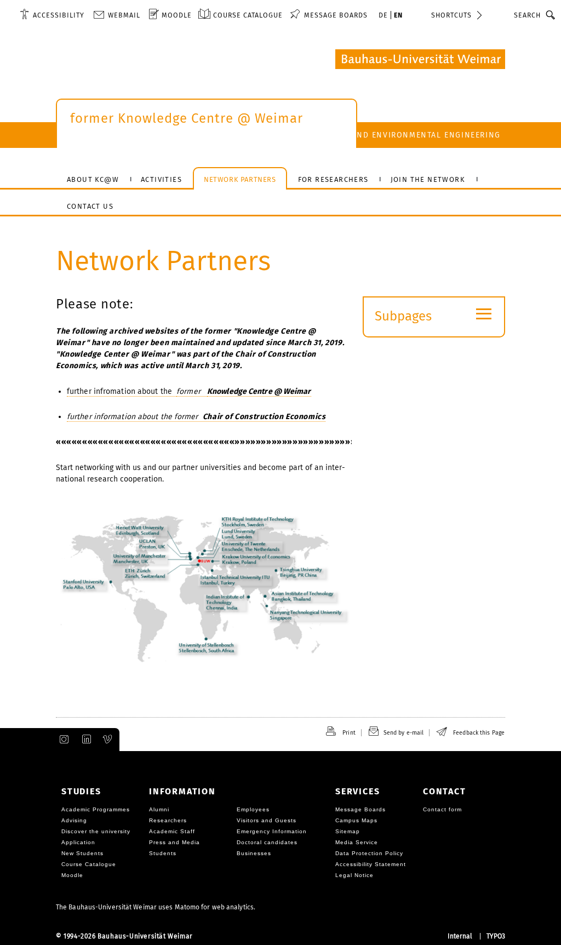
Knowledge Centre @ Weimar (259, 391)
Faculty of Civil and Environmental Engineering (388, 135)
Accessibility (58, 15)
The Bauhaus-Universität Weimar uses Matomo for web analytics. (155, 907)
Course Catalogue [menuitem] (248, 15)
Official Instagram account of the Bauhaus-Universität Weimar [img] (61, 739)
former (191, 391)
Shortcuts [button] (451, 15)
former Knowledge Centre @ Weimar (186, 118)
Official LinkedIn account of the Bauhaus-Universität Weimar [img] (84, 739)
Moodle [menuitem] (177, 15)
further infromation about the (121, 391)
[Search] (551, 15)
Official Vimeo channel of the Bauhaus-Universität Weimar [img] (107, 739)
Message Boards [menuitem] (336, 15)
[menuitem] (52, 15)
